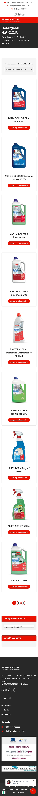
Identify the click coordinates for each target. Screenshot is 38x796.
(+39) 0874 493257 (12, 727)
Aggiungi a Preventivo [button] (19, 128)
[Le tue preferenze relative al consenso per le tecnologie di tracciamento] (3, 792)
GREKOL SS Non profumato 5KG (19, 412)
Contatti (7, 714)
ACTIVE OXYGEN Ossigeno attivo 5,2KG (19, 178)
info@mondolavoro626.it (19, 6)
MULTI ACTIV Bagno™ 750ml (19, 470)
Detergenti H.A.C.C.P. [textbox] (18, 627)
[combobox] (19, 626)
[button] (19, 94)
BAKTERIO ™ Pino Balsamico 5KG (19, 293)
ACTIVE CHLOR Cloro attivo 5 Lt (19, 120)
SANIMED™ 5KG (19, 580)
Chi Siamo (8, 705)
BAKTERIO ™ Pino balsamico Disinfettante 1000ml (19, 352)
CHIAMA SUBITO (20, 9)
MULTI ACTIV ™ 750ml (19, 526)
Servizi (6, 710)
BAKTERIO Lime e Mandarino (19, 235)
